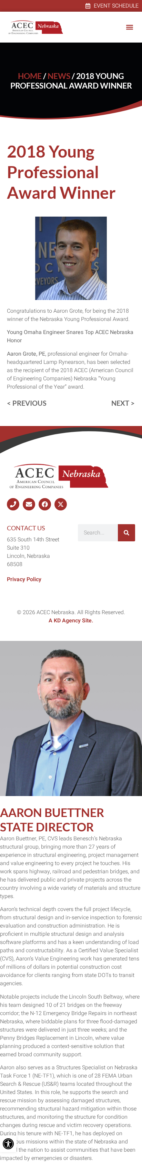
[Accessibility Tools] (8, 1144)
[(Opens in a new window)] (13, 504)
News (59, 76)
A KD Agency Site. (71, 621)
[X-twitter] (60, 504)
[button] (129, 27)
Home (30, 76)
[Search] (126, 532)
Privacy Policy (24, 579)
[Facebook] (45, 504)
